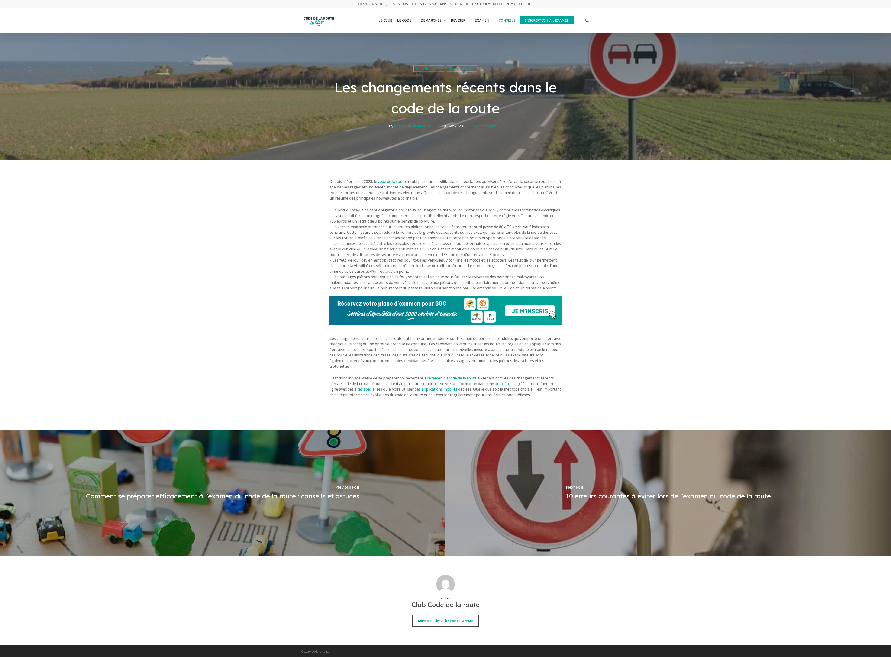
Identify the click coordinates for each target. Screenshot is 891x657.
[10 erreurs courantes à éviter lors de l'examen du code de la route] (668, 493)
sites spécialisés (368, 389)
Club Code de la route (413, 126)
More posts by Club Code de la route (445, 620)
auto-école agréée (511, 383)
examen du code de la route (453, 378)
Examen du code (462, 68)
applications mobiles (439, 389)
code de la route (392, 181)
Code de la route (428, 68)
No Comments (484, 126)
